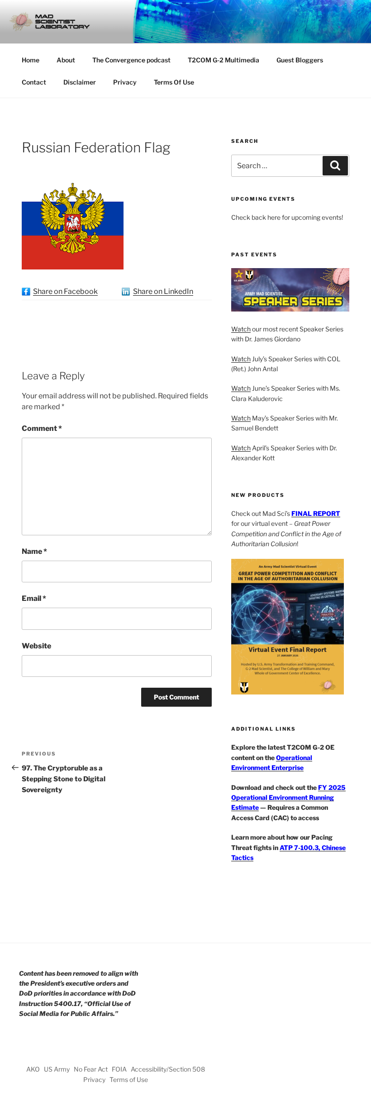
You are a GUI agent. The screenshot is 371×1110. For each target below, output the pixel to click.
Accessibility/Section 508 (168, 1069)
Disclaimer (79, 82)
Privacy (125, 82)
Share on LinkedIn (163, 291)
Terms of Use (128, 1079)
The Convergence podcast (131, 60)
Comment (42, 428)
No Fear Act (91, 1069)
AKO (33, 1069)
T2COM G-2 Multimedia (223, 60)
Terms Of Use (174, 82)
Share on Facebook (65, 291)
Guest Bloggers (299, 60)
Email (34, 598)
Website (36, 646)
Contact (34, 82)
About (66, 60)
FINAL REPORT (315, 513)
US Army (57, 1069)
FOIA (119, 1069)
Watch (241, 329)
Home (30, 60)
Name (34, 551)
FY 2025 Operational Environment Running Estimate (288, 798)
